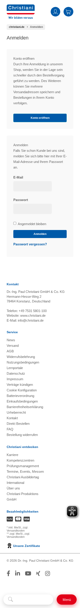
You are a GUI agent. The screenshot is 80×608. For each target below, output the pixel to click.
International (15, 483)
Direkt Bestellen (18, 423)
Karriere (12, 455)
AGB (10, 351)
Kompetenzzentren (20, 460)
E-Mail (18, 177)
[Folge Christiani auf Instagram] (47, 573)
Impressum (15, 379)
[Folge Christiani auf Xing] (38, 573)
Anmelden (55, 11)
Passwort (20, 200)
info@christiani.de (31, 320)
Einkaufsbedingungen (22, 401)
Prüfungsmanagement (23, 466)
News (11, 340)
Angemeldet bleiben (32, 224)
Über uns (13, 488)
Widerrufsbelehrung (21, 357)
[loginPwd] (32, 209)
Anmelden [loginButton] (40, 234)
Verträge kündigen (20, 384)
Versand (13, 345)
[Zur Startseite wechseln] (21, 7)
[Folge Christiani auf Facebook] (8, 573)
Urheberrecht (16, 412)
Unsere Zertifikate (26, 546)
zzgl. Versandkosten (17, 529)
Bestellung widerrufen (22, 435)
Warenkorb (68, 11)
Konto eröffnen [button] (40, 117)
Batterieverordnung (20, 396)
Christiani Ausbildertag (23, 477)
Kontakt (12, 418)
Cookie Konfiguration (22, 390)
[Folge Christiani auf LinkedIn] (17, 573)
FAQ (10, 429)
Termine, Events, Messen (25, 471)
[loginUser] (32, 186)
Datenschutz (16, 373)
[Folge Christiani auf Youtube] (28, 573)
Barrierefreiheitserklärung (25, 407)
